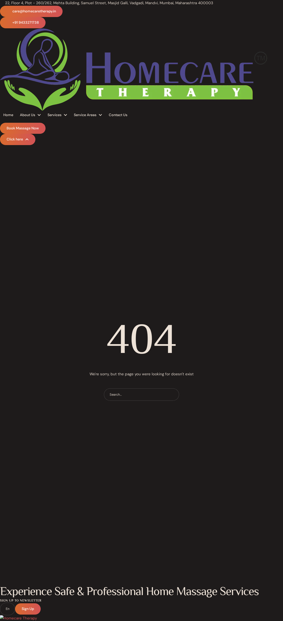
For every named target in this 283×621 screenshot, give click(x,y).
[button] (31, 11)
